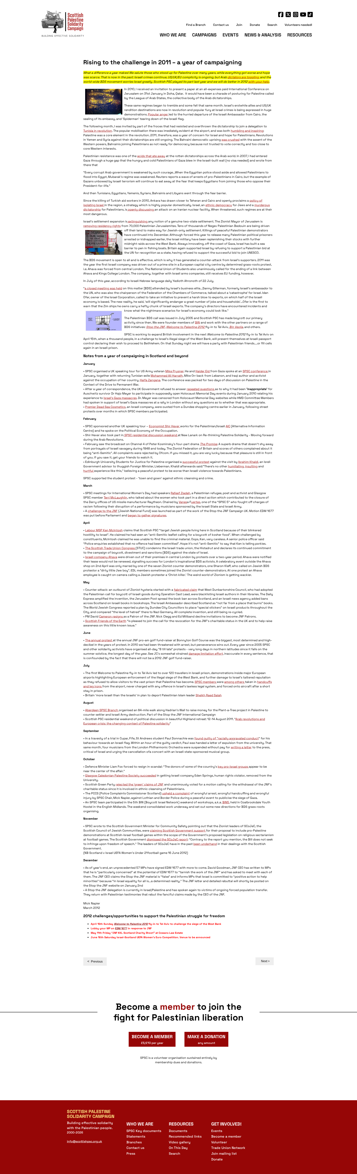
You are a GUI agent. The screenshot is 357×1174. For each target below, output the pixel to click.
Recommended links (185, 1136)
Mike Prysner (174, 371)
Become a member (226, 1136)
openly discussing (141, 209)
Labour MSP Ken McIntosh (104, 530)
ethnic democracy (218, 205)
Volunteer (219, 1142)
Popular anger (158, 114)
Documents (178, 1131)
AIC (228, 426)
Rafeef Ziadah (180, 493)
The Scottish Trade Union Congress (110, 548)
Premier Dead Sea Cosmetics (105, 407)
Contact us (221, 25)
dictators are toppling (243, 77)
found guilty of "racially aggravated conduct (226, 738)
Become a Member (152, 1039)
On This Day (178, 1148)
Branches (134, 1142)
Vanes (183, 502)
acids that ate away (151, 156)
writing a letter (241, 747)
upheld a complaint (176, 793)
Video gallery (179, 1142)
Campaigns (204, 35)
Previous (95, 961)
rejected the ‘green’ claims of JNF (139, 784)
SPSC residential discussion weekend (151, 435)
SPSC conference (255, 371)
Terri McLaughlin (115, 497)
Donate (255, 25)
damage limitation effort (206, 654)
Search (272, 25)
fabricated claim (185, 590)
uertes (195, 502)
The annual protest (99, 640)
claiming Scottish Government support (178, 830)
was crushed (230, 140)
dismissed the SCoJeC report (167, 839)
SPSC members (206, 682)
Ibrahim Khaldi (248, 462)
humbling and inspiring (247, 131)
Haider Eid (202, 371)
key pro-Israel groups (233, 767)
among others (234, 682)
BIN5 (225, 802)
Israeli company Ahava (101, 557)
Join (239, 25)
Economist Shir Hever (164, 426)
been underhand (205, 844)
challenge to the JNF (103, 511)
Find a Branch (196, 25)
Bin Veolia (236, 327)
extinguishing (137, 221)
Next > (265, 961)
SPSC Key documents (143, 1131)
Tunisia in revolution (97, 131)
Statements (135, 1136)
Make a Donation (206, 1039)
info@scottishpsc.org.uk (84, 1141)
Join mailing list (224, 1153)
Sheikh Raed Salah (209, 695)
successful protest (195, 462)
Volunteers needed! (298, 25)
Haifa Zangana (150, 380)
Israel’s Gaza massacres (120, 398)
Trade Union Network (228, 1148)
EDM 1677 (121, 928)
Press (130, 1153)
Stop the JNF (155, 327)
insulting (251, 466)
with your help (258, 82)
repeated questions (201, 389)
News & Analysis (263, 35)
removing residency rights (102, 226)
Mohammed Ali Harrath (167, 376)
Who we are (173, 35)
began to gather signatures (147, 515)
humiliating (236, 466)
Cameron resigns (111, 616)
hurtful (88, 471)
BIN (197, 322)
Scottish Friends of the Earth (105, 621)
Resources (299, 35)
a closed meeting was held (103, 288)
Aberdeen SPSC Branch (102, 710)
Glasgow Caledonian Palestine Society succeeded (120, 775)
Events (231, 35)
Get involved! (226, 1124)
